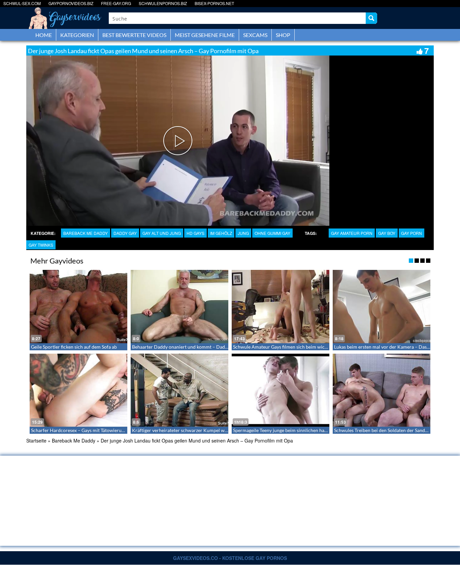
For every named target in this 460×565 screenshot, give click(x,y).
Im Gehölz (221, 233)
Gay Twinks (41, 245)
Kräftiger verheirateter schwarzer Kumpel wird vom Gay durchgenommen (209, 430)
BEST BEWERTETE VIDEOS (134, 35)
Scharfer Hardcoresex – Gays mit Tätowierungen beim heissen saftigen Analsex (113, 430)
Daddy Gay (125, 233)
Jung (243, 233)
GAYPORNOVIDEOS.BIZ (70, 3)
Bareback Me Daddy (85, 233)
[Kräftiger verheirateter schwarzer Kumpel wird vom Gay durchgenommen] (179, 390)
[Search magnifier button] (371, 18)
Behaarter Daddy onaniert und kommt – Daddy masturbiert (194, 347)
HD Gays (195, 233)
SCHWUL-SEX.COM (22, 3)
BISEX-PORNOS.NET (214, 3)
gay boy (386, 233)
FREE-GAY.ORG (116, 3)
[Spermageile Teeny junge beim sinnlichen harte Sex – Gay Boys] (280, 390)
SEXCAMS (255, 35)
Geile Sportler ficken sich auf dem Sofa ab (74, 347)
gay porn (411, 233)
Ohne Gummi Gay (272, 233)
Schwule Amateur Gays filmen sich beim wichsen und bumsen (297, 347)
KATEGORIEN (77, 35)
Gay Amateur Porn (351, 233)
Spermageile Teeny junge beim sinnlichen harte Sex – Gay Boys (297, 430)
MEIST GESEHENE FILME (205, 35)
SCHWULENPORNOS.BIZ (163, 3)
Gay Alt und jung (161, 233)
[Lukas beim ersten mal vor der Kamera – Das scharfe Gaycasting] (381, 306)
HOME (43, 35)
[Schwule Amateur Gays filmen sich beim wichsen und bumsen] (280, 306)
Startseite (36, 440)
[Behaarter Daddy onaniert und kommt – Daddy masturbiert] (179, 306)
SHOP (283, 35)
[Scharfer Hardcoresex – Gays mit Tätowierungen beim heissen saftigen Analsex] (78, 390)
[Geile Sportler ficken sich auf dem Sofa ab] (78, 306)
